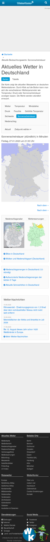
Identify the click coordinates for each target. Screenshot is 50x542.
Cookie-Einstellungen (35, 491)
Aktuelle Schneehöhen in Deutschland (22, 284)
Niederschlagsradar (8, 446)
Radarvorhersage (8, 449)
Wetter (8, 106)
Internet (7, 522)
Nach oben (42, 205)
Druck (7, 111)
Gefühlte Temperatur (34, 111)
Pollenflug (5, 466)
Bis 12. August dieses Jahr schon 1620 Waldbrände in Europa (21, 331)
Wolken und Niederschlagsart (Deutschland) (25, 258)
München (30, 466)
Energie (7, 531)
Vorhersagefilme (7, 452)
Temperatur (20, 106)
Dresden (30, 449)
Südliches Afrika (7, 485)
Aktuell (8, 129)
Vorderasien (6, 497)
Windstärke (34, 106)
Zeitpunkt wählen (22, 129)
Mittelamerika (6, 491)
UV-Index (4, 468)
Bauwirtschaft (9, 528)
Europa (4, 480)
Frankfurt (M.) (32, 457)
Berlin (29, 440)
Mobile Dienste (9, 525)
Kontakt (29, 494)
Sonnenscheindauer (26, 116)
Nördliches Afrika (7, 483)
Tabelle (15, 79)
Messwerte (5, 460)
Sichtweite (9, 116)
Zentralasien (6, 500)
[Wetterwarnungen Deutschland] (36, 234)
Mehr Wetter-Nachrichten (16, 336)
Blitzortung (5, 457)
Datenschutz (31, 488)
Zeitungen (8, 519)
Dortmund (30, 446)
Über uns (30, 480)
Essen (29, 454)
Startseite (7, 54)
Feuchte (17, 111)
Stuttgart (30, 468)
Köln (28, 463)
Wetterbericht (6, 443)
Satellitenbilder (7, 463)
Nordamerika (6, 488)
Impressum (31, 485)
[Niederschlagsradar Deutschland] (14, 234)
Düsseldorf (31, 452)
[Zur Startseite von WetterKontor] (25, 2)
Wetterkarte (5, 440)
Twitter (31, 522)
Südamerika (6, 494)
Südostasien (6, 502)
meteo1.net (31, 483)
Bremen (30, 443)
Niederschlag (10, 121)
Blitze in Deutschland (14, 253)
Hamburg (30, 460)
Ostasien (4, 505)
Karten (5, 79)
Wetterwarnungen (8, 454)
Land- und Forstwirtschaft (13, 533)
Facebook (33, 519)
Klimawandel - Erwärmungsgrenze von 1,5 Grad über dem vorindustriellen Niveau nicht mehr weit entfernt (25, 310)
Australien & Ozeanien (9, 508)
